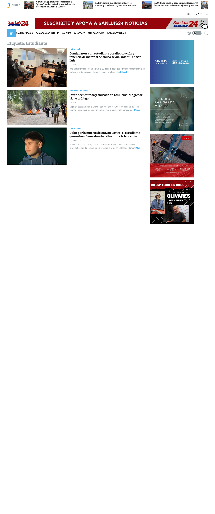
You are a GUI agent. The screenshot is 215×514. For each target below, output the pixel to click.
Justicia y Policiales (78, 91)
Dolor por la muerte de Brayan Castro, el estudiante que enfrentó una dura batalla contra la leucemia (104, 134)
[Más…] (123, 72)
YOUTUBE (66, 33)
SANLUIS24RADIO (24, 33)
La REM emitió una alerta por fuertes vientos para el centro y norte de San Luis (98, 4)
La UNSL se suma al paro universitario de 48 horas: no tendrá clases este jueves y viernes (159, 4)
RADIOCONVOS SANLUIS (47, 33)
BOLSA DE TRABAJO (117, 33)
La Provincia (75, 49)
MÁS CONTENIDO (96, 33)
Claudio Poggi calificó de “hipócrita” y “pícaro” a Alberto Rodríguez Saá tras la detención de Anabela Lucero (38, 4)
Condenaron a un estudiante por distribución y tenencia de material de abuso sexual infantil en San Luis (105, 57)
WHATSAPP (79, 33)
